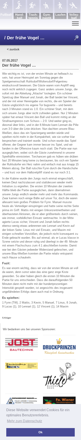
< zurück (13, 49)
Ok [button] (40, 432)
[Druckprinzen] (59, 354)
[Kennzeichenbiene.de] (21, 368)
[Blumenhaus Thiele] (59, 388)
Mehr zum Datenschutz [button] (24, 421)
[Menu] (75, 23)
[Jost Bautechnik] (21, 350)
